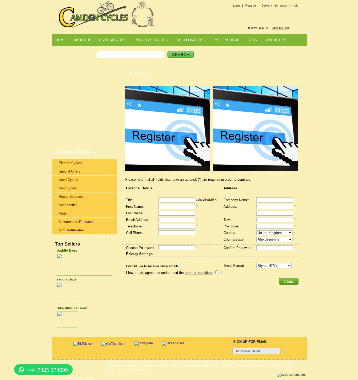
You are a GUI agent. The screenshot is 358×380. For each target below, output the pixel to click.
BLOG (252, 40)
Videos (215, 365)
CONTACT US (275, 40)
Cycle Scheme (116, 365)
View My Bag (280, 27)
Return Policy (227, 361)
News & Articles (190, 365)
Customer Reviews (234, 365)
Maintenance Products (76, 222)
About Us (210, 361)
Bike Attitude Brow (72, 308)
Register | (252, 5)
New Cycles (68, 188)
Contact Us (133, 361)
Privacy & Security (190, 361)
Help (295, 5)
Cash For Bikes (248, 361)
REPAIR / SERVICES (151, 40)
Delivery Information (165, 365)
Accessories (68, 205)
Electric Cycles (70, 163)
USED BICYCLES (113, 40)
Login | (238, 5)
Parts (63, 213)
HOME (61, 40)
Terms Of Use (167, 361)
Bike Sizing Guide (260, 365)
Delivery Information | (276, 5)
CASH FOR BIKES (190, 40)
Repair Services (71, 197)
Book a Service (283, 365)
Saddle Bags (67, 250)
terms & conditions (199, 273)
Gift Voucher (115, 361)
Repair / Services (139, 365)
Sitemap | (144, 370)
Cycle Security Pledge (121, 370)
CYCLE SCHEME (226, 40)
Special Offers (69, 171)
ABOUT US (82, 40)
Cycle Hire (149, 361)
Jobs (263, 361)
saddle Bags (67, 279)
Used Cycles (68, 180)
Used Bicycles (278, 361)
